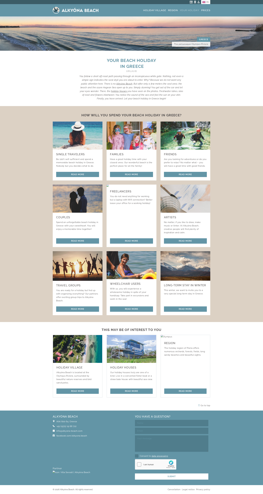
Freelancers (120, 191)
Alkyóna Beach (124, 83)
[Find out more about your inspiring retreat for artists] (185, 199)
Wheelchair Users (125, 283)
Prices (205, 10)
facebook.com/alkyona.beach (71, 436)
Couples (63, 217)
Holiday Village (154, 10)
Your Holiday (189, 10)
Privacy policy (203, 489)
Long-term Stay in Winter (185, 285)
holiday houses (119, 91)
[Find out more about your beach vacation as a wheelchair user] (131, 265)
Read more (77, 174)
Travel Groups (68, 285)
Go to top (205, 405)
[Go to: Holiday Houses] (131, 349)
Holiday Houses (123, 367)
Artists (170, 217)
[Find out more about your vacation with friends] (185, 136)
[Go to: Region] (185, 336)
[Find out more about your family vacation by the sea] (131, 136)
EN (207, 2)
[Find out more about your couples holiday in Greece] (77, 199)
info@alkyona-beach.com (69, 431)
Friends (170, 154)
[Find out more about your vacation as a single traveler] (77, 136)
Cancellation (174, 489)
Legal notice (188, 489)
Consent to (154, 456)
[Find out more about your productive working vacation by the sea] (131, 186)
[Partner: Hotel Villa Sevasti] (71, 476)
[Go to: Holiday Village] (77, 349)
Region (173, 10)
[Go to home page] (75, 10)
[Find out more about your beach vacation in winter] (185, 266)
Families (117, 154)
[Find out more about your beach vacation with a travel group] (77, 266)
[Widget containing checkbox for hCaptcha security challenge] (155, 464)
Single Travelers (70, 154)
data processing (160, 456)
